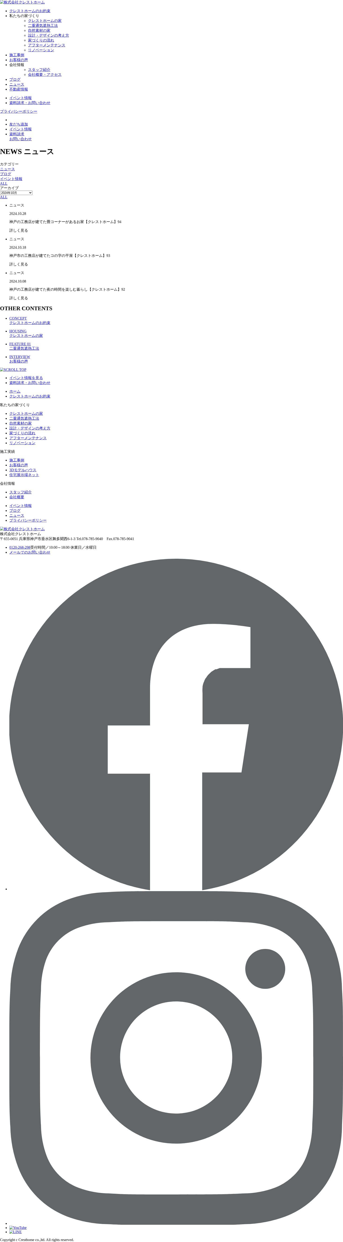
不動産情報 (18, 89)
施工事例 (16, 55)
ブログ (15, 79)
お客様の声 (18, 60)
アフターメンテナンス (46, 45)
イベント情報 (11, 179)
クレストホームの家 (45, 21)
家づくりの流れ (41, 40)
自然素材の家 (39, 30)
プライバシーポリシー (18, 111)
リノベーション (41, 50)
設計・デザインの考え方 (48, 35)
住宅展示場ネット (24, 475)
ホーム (15, 391)
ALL (3, 183)
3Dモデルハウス (22, 470)
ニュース (16, 84)
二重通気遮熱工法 (43, 26)
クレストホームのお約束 (29, 11)
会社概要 (16, 497)
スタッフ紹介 (39, 70)
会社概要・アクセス (45, 75)
